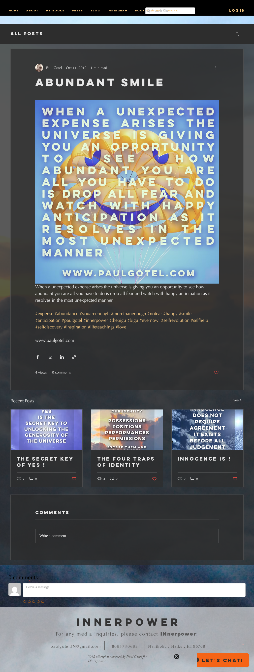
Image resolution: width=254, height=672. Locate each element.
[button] (237, 34)
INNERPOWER (129, 621)
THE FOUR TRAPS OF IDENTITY (126, 462)
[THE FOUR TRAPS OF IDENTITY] (127, 429)
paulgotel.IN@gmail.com (76, 646)
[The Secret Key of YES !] (46, 429)
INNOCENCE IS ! (204, 459)
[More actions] (216, 68)
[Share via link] (74, 357)
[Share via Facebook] (37, 357)
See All (238, 400)
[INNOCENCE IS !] (207, 429)
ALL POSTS (26, 33)
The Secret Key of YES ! (45, 462)
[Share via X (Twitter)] (49, 357)
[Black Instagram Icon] (177, 657)
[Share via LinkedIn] (62, 357)
